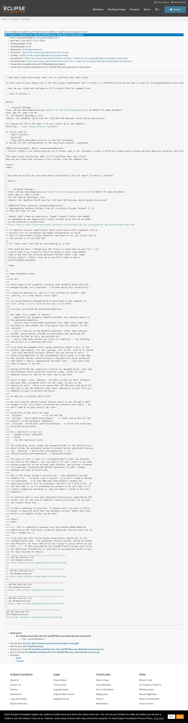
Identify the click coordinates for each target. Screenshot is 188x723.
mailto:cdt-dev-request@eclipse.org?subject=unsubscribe (103, 61)
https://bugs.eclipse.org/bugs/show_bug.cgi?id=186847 (41, 304)
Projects (134, 9)
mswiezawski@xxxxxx (47, 38)
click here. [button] (159, 718)
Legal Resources (61, 699)
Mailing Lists (102, 694)
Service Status (146, 703)
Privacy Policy (59, 680)
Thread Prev (32, 32)
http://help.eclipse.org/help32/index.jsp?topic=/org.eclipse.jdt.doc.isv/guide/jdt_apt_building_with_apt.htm (71, 225)
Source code (25, 19)
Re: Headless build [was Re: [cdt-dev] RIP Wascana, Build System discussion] (53, 636)
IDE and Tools (145, 680)
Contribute (14, 19)
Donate (177, 9)
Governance (16, 694)
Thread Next (45, 32)
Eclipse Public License (63, 694)
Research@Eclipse (148, 694)
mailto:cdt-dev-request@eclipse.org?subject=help (43, 55)
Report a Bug (102, 680)
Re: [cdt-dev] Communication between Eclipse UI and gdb (51, 643)
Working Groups (117, 9)
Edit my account (162, 2)
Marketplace (102, 703)
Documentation (103, 685)
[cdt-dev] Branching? (33, 646)
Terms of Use (59, 685)
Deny (171, 717)
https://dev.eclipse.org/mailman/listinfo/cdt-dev (48, 58)
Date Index (57, 32)
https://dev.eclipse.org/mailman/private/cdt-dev (45, 52)
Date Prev (9, 32)
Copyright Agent (61, 689)
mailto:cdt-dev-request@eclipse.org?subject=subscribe (100, 58)
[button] (157, 9)
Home (4, 19)
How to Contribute (104, 689)
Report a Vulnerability (149, 699)
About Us (14, 680)
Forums (99, 699)
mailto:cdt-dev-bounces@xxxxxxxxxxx (67, 110)
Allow (180, 717)
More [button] (147, 9)
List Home (81, 32)
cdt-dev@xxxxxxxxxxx (32, 49)
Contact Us (15, 685)
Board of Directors (19, 703)
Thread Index (69, 32)
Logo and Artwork (18, 699)
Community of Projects (150, 685)
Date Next (20, 32)
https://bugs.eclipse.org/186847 (39, 126)
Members (98, 9)
